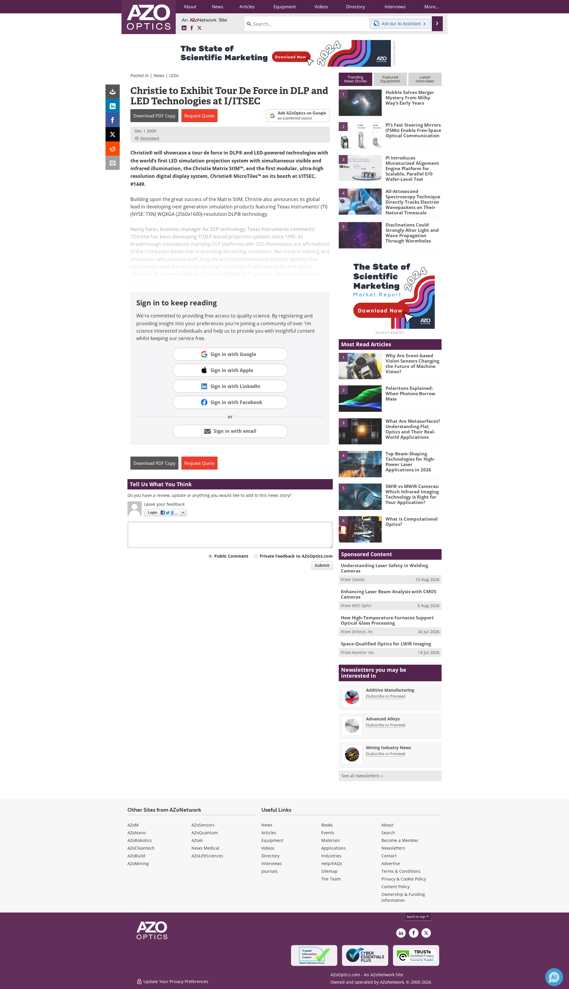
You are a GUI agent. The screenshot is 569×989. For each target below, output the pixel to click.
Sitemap (329, 871)
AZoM (133, 825)
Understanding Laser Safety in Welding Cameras (384, 568)
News (159, 75)
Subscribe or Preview (385, 696)
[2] (360, 135)
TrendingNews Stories (355, 79)
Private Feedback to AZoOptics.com (296, 556)
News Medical (205, 848)
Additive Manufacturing (390, 690)
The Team (331, 879)
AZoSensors (203, 825)
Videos (267, 848)
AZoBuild (136, 856)
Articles (268, 832)
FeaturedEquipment (390, 79)
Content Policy (395, 886)
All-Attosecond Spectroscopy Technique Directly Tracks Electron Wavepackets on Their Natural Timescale (413, 202)
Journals (269, 871)
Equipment (272, 840)
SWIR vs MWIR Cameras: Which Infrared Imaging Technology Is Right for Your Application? (412, 494)
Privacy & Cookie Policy (403, 879)
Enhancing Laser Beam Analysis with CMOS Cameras (388, 594)
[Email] (113, 163)
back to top (416, 916)
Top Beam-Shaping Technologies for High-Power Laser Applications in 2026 (410, 462)
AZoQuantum (204, 832)
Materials (330, 840)
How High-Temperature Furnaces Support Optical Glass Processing (387, 620)
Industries (331, 856)
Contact (389, 856)
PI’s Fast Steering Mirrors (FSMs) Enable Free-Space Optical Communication (413, 130)
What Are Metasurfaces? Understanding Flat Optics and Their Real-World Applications (413, 429)
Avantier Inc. (363, 652)
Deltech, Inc (362, 631)
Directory (270, 856)
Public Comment (231, 556)
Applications (333, 848)
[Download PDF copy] (113, 91)
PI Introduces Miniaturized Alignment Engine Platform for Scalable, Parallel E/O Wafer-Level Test (412, 168)
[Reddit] (113, 148)
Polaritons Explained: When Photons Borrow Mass (410, 393)
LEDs (174, 75)
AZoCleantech (141, 848)
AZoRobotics (139, 840)
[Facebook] (113, 120)
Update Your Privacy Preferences (175, 981)
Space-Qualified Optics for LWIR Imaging (386, 644)
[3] (360, 167)
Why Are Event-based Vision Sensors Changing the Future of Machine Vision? (412, 363)
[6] (360, 529)
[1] (360, 102)
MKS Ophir (362, 605)
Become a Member (400, 840)
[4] (360, 201)
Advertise (390, 863)
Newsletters (393, 848)
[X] (113, 134)
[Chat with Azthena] (554, 977)
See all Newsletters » (362, 776)
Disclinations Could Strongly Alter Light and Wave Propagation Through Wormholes (412, 233)
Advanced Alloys (383, 719)
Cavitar (358, 579)
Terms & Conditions (401, 871)
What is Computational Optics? (412, 521)
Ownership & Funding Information (403, 897)
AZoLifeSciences (207, 856)
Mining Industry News (388, 747)
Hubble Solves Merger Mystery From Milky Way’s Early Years (410, 97)
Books (327, 825)
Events (327, 832)
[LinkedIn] (113, 106)
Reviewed (149, 138)
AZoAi (197, 840)
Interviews (271, 863)
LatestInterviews (425, 79)
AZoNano (136, 832)
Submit (322, 565)
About (387, 825)
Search (388, 832)
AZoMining (138, 863)
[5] (360, 234)
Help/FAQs (331, 863)
